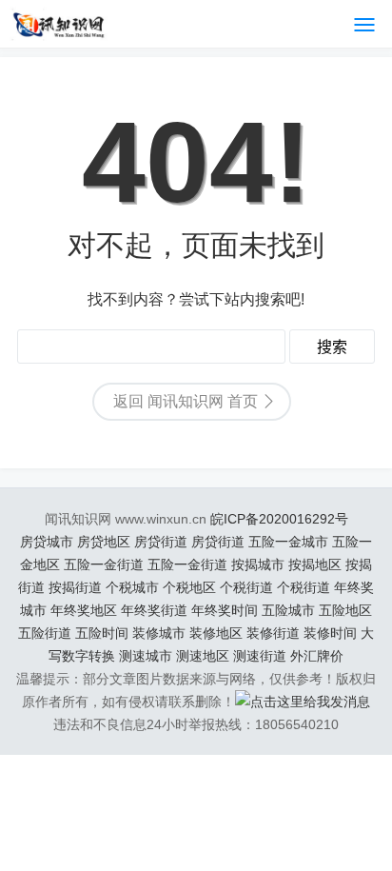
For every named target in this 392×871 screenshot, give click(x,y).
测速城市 (145, 655)
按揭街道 (75, 587)
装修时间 (330, 633)
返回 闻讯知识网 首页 (185, 401)
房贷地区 (103, 541)
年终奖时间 (224, 610)
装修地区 (216, 633)
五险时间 (101, 633)
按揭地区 (315, 564)
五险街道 (44, 633)
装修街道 (273, 633)
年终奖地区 (83, 610)
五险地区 (345, 610)
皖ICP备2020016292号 (279, 518)
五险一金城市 (288, 541)
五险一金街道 (104, 564)
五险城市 (288, 610)
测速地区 (202, 655)
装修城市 (159, 633)
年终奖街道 (154, 610)
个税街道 (246, 587)
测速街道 (259, 655)
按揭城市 (257, 564)
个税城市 (132, 587)
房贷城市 (46, 541)
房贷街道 (160, 541)
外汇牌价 (316, 655)
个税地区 (189, 587)
